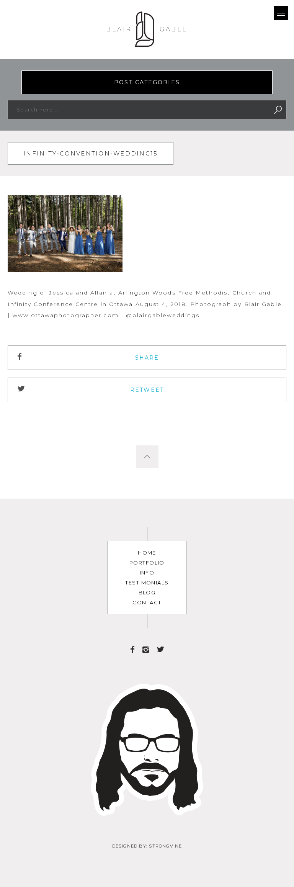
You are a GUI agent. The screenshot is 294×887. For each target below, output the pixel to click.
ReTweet (147, 389)
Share (147, 357)
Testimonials (146, 582)
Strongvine (165, 846)
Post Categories (147, 82)
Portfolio (147, 563)
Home (147, 553)
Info (147, 573)
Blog (147, 592)
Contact (146, 602)
